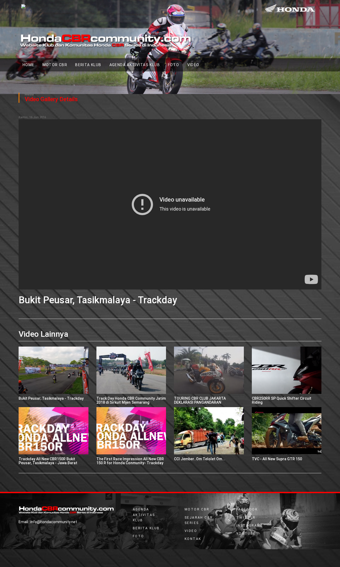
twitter (246, 517)
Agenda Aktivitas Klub (134, 65)
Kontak (193, 539)
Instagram (248, 525)
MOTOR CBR (54, 65)
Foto (173, 65)
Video (191, 531)
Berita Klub (88, 65)
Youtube (246, 533)
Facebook (247, 509)
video (193, 65)
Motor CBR (197, 509)
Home (31, 64)
